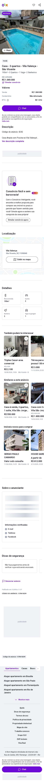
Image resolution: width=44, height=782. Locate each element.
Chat (24, 108)
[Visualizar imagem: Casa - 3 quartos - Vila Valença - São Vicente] (22, 32)
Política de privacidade (22, 720)
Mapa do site (22, 727)
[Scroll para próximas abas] (38, 668)
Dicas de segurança (22, 712)
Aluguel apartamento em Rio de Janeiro (18, 691)
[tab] (12, 668)
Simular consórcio (12, 82)
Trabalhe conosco (22, 731)
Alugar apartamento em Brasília (18, 676)
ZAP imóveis (22, 739)
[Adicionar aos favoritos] (33, 4)
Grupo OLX (22, 735)
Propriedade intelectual (22, 723)
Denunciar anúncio (12, 581)
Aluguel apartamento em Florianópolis (21, 685)
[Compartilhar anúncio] (39, 4)
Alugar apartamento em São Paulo (19, 681)
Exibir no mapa (24, 259)
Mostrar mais (23, 700)
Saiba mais (5, 121)
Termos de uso (22, 716)
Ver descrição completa (13, 141)
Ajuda (22, 708)
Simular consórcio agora (18, 220)
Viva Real (22, 743)
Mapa (8, 50)
